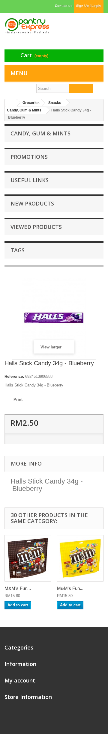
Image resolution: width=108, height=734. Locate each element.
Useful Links (29, 180)
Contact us (63, 5)
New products (32, 203)
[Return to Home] (10, 103)
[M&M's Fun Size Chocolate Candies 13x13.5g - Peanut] (80, 558)
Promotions (29, 156)
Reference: (14, 376)
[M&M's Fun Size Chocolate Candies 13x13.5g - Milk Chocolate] (27, 558)
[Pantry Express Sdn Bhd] (27, 25)
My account (19, 680)
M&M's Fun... (17, 588)
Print (18, 399)
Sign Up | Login (88, 5)
